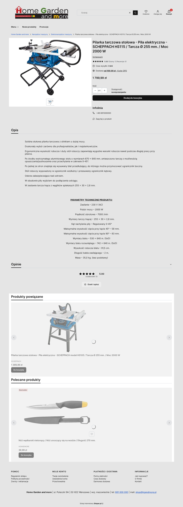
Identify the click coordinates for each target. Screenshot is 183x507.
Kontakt (138, 481)
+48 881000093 (103, 113)
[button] (135, 12)
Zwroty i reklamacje (19, 481)
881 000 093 (121, 492)
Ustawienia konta (59, 479)
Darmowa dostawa (102, 481)
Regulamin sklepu (19, 476)
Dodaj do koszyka (133, 98)
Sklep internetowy (90, 503)
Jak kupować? (141, 476)
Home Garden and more (20, 34)
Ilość (95, 86)
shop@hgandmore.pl (146, 492)
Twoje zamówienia (60, 476)
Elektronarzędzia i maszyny (61, 34)
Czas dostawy (100, 479)
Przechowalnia (58, 481)
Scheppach (98, 57)
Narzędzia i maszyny (40, 34)
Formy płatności (100, 476)
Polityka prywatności (20, 479)
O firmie (138, 479)
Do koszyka (18, 370)
